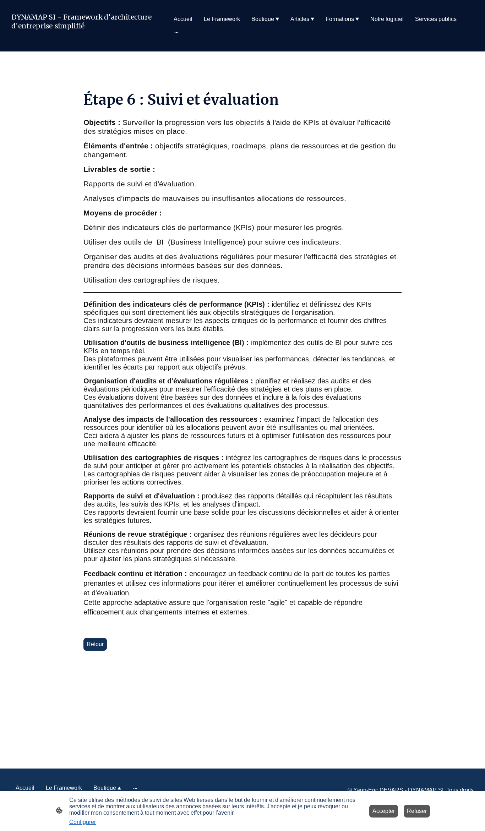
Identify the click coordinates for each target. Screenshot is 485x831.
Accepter (383, 811)
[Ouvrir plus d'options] (176, 32)
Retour (95, 644)
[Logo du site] (84, 41)
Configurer (82, 822)
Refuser (417, 811)
